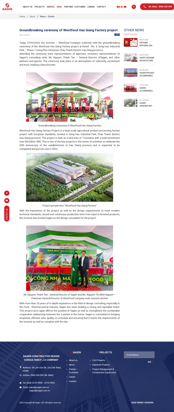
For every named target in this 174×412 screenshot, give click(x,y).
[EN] (121, 7)
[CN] (125, 7)
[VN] (118, 7)
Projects (40, 7)
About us (27, 7)
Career (91, 7)
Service (51, 7)
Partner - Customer (74, 7)
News (59, 7)
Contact (101, 7)
